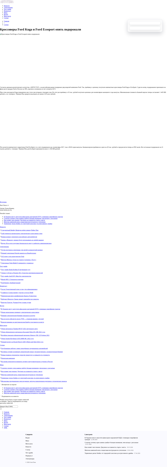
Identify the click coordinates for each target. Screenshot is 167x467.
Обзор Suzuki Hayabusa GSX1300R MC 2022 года (17, 338)
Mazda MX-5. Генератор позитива (12, 279)
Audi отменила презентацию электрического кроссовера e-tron (21, 233)
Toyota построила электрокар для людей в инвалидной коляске (22, 250)
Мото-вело (7, 16)
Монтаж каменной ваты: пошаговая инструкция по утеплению (25, 222)
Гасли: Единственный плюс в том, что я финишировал (19, 289)
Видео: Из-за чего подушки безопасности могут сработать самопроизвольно (26, 243)
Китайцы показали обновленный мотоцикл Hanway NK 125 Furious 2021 (25, 335)
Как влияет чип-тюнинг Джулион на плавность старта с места (24, 220)
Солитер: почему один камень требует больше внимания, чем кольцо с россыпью (31, 218)
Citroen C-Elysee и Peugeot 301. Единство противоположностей (22, 273)
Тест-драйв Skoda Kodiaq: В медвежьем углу (15, 269)
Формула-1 (7, 11)
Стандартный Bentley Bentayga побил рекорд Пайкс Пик (19, 230)
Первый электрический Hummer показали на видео (18, 315)
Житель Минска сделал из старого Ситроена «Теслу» (18, 260)
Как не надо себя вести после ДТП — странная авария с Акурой (22, 319)
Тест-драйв (7, 9)
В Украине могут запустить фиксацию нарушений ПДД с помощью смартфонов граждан (33, 217)
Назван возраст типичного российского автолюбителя (19, 237)
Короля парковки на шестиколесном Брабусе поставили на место (22, 322)
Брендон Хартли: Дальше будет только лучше (16, 302)
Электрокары (8, 7)
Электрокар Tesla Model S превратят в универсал (17, 263)
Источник (3, 202)
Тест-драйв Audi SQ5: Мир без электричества (16, 276)
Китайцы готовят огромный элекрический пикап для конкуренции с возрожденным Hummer (32, 352)
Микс (6, 13)
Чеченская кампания (8, 358)
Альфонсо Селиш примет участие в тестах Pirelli (17, 292)
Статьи (6, 18)
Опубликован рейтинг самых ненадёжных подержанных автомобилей (24, 348)
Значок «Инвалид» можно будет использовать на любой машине (22, 240)
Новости (7, 6)
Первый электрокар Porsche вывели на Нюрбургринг (18, 253)
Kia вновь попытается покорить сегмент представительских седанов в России (27, 361)
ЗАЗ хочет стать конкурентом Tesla (12, 256)
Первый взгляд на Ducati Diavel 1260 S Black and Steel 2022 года (22, 342)
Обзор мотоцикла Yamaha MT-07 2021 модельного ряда (19, 329)
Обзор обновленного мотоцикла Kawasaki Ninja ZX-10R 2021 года (23, 332)
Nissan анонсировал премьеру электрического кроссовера (20, 312)
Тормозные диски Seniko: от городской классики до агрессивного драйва (28, 223)
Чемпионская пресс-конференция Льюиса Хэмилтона (19, 296)
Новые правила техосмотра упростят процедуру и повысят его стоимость (25, 355)
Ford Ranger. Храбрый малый (10, 283)
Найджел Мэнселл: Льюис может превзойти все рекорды (20, 299)
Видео (6, 14)
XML (5, 427)
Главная (6, 21)
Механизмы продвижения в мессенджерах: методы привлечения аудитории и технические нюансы (34, 381)
